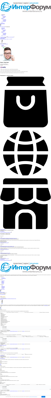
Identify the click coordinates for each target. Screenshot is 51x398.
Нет (0, 364)
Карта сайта (1, 299)
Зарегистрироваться (2, 358)
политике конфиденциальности (33, 396)
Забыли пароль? (2, 355)
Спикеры (3, 45)
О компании (4, 16)
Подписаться (8, 330)
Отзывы (4, 17)
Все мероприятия (4, 278)
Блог (2, 35)
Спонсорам (4, 20)
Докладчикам (4, 33)
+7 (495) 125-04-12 (2, 37)
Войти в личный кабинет (3, 345)
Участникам (4, 19)
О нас (2, 15)
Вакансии (4, 30)
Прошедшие (3, 28)
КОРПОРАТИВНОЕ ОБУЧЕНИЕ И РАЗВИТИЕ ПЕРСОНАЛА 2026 (8, 238)
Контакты (3, 31)
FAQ (2, 32)
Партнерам (4, 21)
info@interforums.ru (2, 23)
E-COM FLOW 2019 (2, 229)
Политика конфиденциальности (4, 298)
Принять (43, 396)
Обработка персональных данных (12, 298)
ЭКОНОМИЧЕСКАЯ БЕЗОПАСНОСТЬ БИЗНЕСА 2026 (7, 246)
